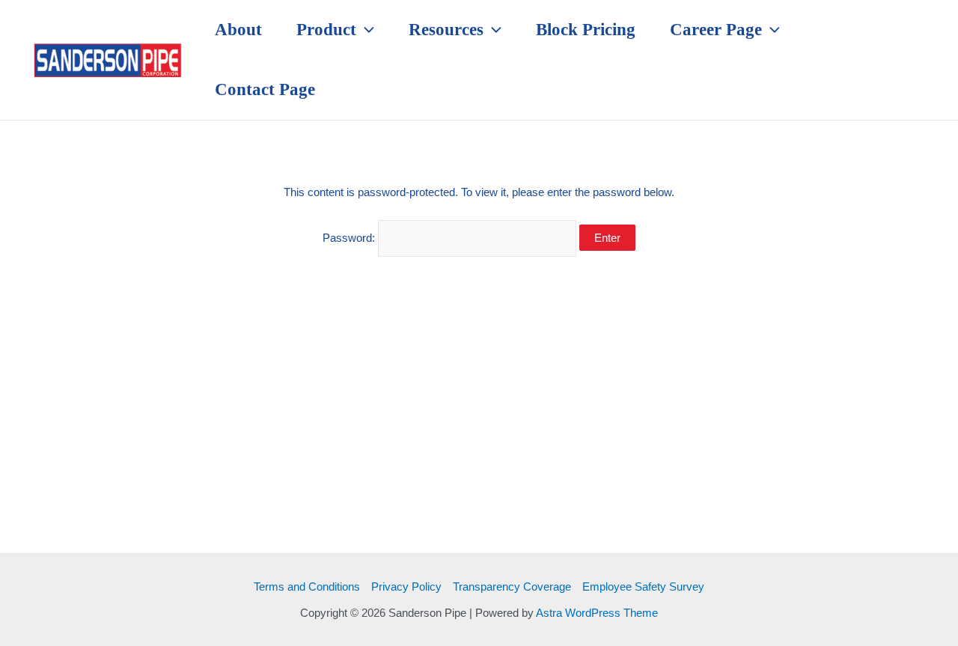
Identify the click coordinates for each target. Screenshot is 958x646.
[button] (365, 30)
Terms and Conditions (307, 586)
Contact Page (265, 89)
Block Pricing (585, 29)
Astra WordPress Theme (597, 612)
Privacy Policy (406, 586)
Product (326, 29)
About (238, 29)
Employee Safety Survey (643, 586)
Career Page (716, 29)
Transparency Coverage (512, 586)
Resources (446, 29)
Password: (350, 237)
